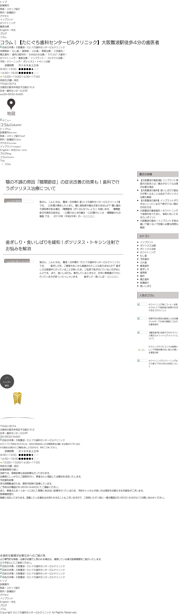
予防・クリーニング (10, 61)
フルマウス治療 (54, 58)
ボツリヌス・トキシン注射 (36, 61)
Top (2, 160)
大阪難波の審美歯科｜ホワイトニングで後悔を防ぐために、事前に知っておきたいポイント (159, 214)
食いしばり (25, 261)
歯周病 (25, 51)
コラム (3, 37)
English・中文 (8, 30)
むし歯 (15, 51)
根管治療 (46, 51)
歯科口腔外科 (19, 54)
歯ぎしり (18, 261)
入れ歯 (35, 51)
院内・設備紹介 (8, 12)
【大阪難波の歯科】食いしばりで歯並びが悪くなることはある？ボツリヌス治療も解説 (159, 193)
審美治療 (4, 26)
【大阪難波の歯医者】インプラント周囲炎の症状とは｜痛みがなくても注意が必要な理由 (159, 183)
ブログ (3, 33)
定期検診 (4, 51)
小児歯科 (58, 51)
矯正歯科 (4, 54)
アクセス (4, 16)
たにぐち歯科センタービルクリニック (32, 612)
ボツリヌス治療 (148, 245)
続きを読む (89, 216)
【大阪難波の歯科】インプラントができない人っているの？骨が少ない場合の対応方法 (159, 204)
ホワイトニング (7, 23)
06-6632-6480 (13, 94)
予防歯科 (144, 259)
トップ (3, 2)
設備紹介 (144, 282)
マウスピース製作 (56, 54)
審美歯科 (18, 201)
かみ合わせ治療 (36, 54)
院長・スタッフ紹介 (10, 9)
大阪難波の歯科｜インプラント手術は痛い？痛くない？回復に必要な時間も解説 (159, 224)
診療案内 (4, 5)
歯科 (142, 275)
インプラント (7, 19)
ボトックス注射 (10, 201)
